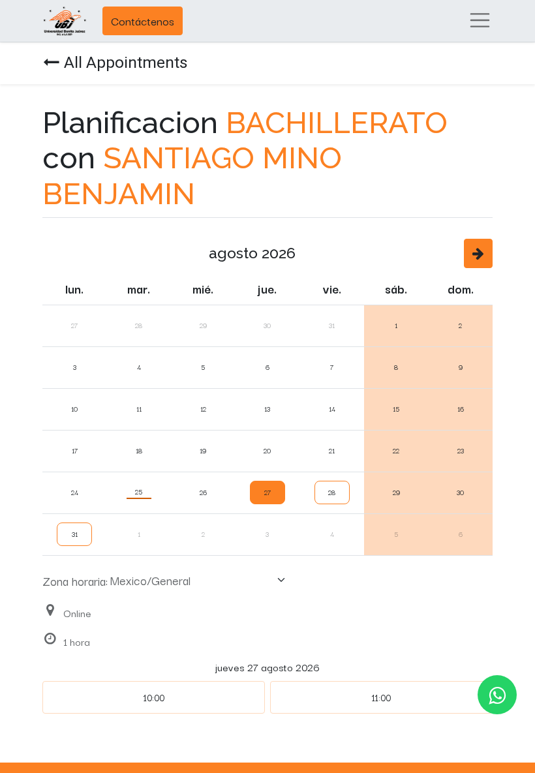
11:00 (381, 697)
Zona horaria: (75, 580)
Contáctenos (142, 20)
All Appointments (126, 62)
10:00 (154, 697)
